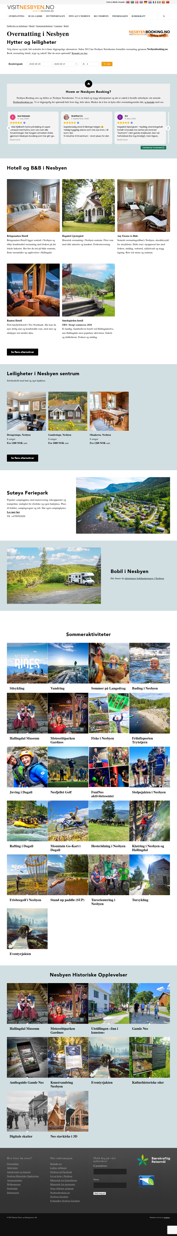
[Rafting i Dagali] (27, 821)
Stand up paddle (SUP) (67, 899)
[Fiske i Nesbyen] (108, 713)
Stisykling (17, 688)
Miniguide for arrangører (62, 1184)
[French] (155, 2)
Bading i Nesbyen (145, 688)
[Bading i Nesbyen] (149, 663)
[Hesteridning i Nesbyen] (108, 821)
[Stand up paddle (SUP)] (68, 874)
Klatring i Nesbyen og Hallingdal (148, 847)
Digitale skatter (21, 1136)
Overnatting (13, 1163)
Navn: (96, 1179)
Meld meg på (99, 1193)
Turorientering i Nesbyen (103, 901)
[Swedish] (133, 2)
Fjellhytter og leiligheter (17, 26)
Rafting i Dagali (21, 845)
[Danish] (137, 2)
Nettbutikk (12, 1188)
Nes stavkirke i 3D (63, 1136)
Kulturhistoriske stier (148, 1082)
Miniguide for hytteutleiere (63, 1180)
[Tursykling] (149, 874)
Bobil (66, 26)
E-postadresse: (100, 1165)
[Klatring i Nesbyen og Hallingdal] (149, 821)
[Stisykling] (27, 663)
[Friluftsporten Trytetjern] (149, 713)
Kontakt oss (56, 1163)
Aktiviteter (12, 1167)
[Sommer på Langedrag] (108, 663)
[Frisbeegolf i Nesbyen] (27, 874)
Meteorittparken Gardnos (62, 740)
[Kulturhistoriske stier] (149, 1057)
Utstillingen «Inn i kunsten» (104, 1030)
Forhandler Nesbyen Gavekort (65, 1200)
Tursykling (140, 899)
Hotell (31, 26)
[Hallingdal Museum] (27, 713)
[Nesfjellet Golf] (68, 767)
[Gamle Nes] (149, 1003)
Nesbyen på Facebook (61, 1172)
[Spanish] (164, 2)
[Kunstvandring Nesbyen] (68, 1057)
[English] (142, 2)
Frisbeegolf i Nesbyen (25, 899)
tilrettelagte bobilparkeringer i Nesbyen (144, 578)
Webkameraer (14, 1184)
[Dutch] (150, 2)
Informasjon (13, 1192)
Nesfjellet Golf (60, 792)
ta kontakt (149, 102)
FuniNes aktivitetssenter (102, 793)
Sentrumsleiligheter (44, 26)
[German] (146, 2)
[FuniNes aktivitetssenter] (108, 767)
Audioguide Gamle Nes (27, 1082)
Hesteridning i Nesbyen (108, 845)
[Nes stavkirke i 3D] (68, 1111)
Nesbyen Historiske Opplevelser (23, 1176)
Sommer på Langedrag (108, 688)
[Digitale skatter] (27, 1111)
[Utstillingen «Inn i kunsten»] (108, 1003)
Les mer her (13, 512)
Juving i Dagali (21, 792)
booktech (167, 1217)
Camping (58, 26)
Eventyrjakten (20, 953)
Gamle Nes (140, 1028)
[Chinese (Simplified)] (168, 2)
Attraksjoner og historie (19, 1172)
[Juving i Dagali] (27, 767)
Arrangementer (14, 1180)
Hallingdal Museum (24, 738)
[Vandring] (68, 663)
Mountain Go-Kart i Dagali (65, 847)
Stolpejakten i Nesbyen (149, 792)
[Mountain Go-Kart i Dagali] (68, 821)
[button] (168, 128)
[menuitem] (16, 16)
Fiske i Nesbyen (102, 738)
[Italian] (159, 2)
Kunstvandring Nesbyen (61, 1084)
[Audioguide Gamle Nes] (27, 1057)
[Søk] (164, 16)
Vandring (57, 688)
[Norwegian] (128, 2)
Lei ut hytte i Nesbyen (61, 1176)
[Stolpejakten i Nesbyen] (149, 767)
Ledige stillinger (58, 1167)
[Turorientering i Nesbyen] (108, 874)
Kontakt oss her (79, 53)
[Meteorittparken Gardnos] (68, 713)
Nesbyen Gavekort (59, 1196)
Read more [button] (71, 140)
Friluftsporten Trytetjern (142, 740)
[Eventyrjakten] (27, 928)
